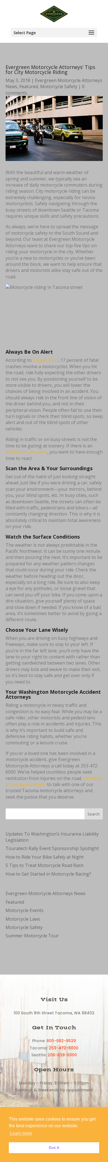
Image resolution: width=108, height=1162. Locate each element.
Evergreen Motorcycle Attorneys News (46, 893)
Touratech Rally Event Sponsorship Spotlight (52, 848)
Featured (28, 86)
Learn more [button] (21, 1133)
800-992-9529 (61, 1041)
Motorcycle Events (24, 910)
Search (94, 814)
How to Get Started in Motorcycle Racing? (48, 874)
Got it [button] (54, 1147)
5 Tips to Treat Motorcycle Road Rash (45, 865)
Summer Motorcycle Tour (32, 936)
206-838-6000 (62, 1055)
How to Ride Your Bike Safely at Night (45, 857)
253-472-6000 (63, 1048)
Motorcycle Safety (58, 86)
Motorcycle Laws (23, 919)
